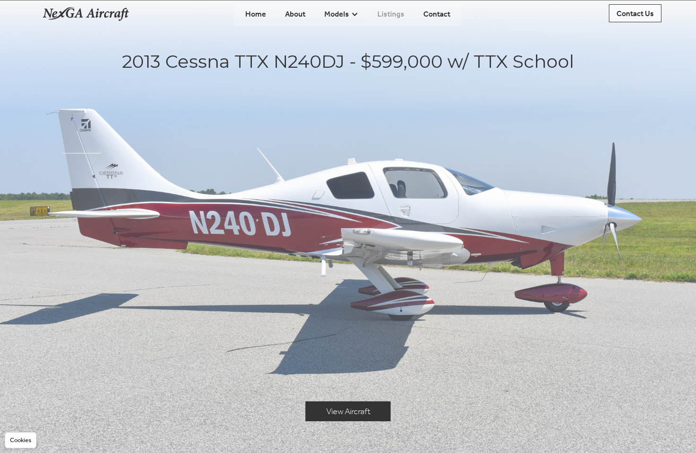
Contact (436, 13)
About (295, 13)
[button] (341, 14)
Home (255, 13)
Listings (390, 13)
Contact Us (635, 13)
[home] (86, 13)
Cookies (20, 440)
